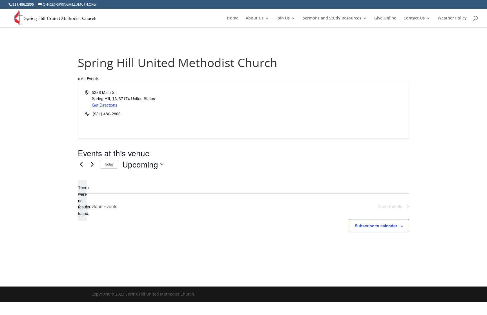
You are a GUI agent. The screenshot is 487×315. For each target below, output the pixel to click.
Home (232, 18)
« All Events (88, 78)
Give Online (385, 18)
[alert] (82, 200)
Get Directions (104, 105)
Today (109, 164)
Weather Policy (452, 18)
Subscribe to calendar (376, 225)
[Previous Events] (81, 164)
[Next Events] (92, 164)
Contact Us (414, 18)
